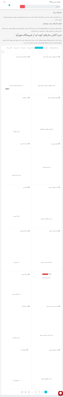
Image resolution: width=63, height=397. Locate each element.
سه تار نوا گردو (16, 337)
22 (25, 392)
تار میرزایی (16, 262)
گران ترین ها (9, 47)
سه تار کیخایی (16, 131)
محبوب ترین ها (31, 47)
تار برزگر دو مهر (16, 294)
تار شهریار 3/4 (16, 380)
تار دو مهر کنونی (47, 167)
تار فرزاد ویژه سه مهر (46, 262)
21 (29, 392)
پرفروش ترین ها (39, 47)
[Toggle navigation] (4, 2)
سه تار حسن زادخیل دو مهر (46, 335)
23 (22, 392)
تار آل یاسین (16, 216)
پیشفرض (46, 47)
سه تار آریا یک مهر (16, 175)
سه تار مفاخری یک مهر (46, 218)
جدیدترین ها (23, 47)
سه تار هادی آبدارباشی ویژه (16, 85)
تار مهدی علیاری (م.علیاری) (46, 129)
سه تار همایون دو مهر (46, 378)
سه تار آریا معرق (46, 277)
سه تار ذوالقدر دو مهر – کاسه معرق (46, 85)
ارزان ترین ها (16, 47)
